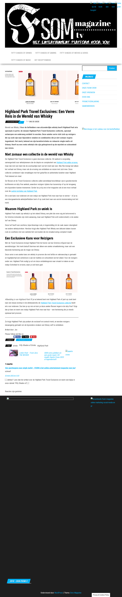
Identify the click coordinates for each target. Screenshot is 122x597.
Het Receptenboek (42, 60)
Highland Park (42, 346)
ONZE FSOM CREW (89, 88)
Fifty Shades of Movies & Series (74, 53)
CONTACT (86, 83)
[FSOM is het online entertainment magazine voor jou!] (6, 53)
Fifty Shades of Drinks (21, 53)
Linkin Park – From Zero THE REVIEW (28, 354)
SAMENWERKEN (88, 106)
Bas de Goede (34, 122)
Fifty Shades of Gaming (45, 53)
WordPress (58, 593)
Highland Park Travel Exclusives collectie (56, 303)
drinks (15, 346)
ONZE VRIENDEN (88, 92)
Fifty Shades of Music (21, 60)
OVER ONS (86, 97)
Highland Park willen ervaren (66, 162)
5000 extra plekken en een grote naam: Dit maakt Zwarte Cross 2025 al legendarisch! (54, 356)
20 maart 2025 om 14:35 (12, 375)
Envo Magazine (75, 593)
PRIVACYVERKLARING (90, 101)
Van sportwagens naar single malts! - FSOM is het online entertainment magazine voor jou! (40, 368)
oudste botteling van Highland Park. (24, 191)
